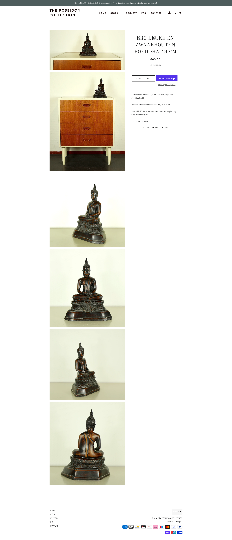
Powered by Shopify (174, 521)
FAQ (143, 13)
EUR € (176, 511)
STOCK (114, 13)
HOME (102, 13)
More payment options (166, 85)
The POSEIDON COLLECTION (65, 12)
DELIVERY (131, 13)
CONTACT (156, 13)
